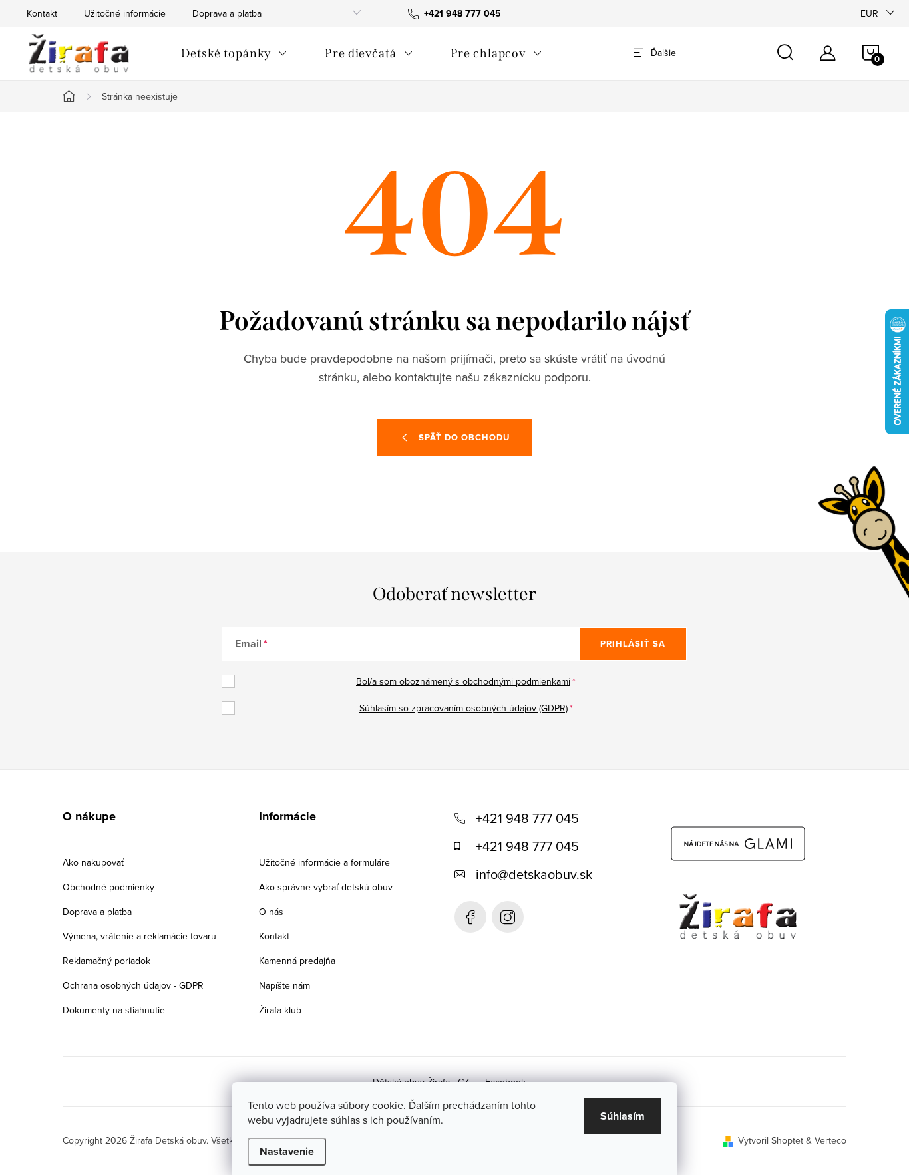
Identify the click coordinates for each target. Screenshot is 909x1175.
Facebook (470, 917)
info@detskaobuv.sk (534, 874)
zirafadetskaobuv (508, 917)
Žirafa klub (280, 1010)
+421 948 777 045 (527, 818)
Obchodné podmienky (108, 887)
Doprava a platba (227, 13)
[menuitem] (234, 53)
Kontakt (42, 13)
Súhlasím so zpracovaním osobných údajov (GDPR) (463, 708)
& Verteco (824, 1140)
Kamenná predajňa (297, 961)
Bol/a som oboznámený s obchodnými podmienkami (463, 681)
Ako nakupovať (93, 862)
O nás (271, 912)
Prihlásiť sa (632, 643)
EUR (869, 13)
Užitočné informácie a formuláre (324, 862)
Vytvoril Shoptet (770, 1140)
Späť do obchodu (464, 437)
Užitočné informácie (125, 13)
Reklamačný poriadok (106, 961)
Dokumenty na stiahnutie (114, 1010)
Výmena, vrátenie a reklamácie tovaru (139, 936)
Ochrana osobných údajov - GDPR (133, 985)
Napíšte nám (284, 985)
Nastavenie (287, 1151)
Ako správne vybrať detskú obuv (326, 887)
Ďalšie (663, 52)
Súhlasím (622, 1116)
